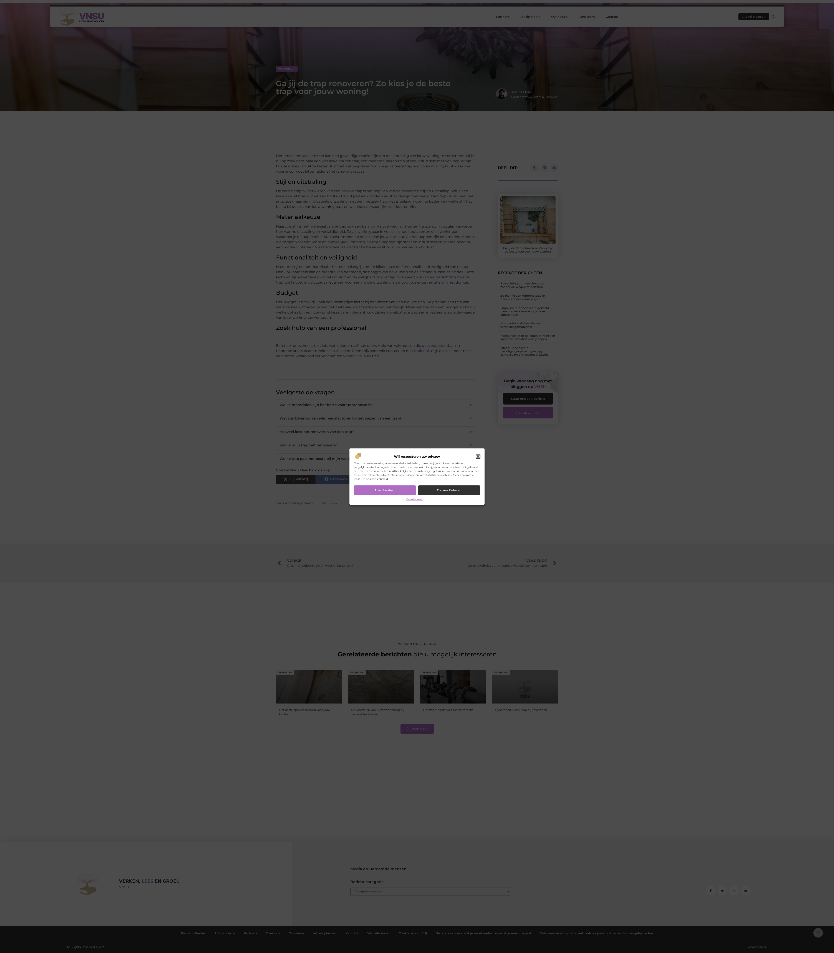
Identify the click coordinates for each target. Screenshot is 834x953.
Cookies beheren (449, 490)
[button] (478, 456)
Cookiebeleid (414, 499)
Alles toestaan (384, 490)
